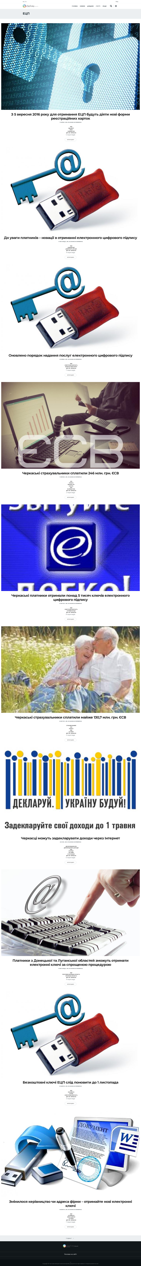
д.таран (71, 731)
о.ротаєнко (71, 854)
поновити (71, 1092)
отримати (71, 1215)
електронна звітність (71, 365)
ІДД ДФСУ (71, 128)
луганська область (71, 976)
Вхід (117, 1)
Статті (98, 6)
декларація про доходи (71, 848)
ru (25, 1)
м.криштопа (71, 489)
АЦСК (71, 129)
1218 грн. (71, 486)
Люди (104, 6)
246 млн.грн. (71, 484)
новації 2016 (71, 131)
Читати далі (70, 139)
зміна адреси (71, 1217)
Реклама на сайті (70, 1254)
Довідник (90, 6)
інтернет (71, 851)
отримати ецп (71, 611)
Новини (82, 6)
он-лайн (71, 852)
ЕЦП (71, 126)
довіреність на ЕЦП (71, 249)
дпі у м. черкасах (71, 133)
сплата (71, 483)
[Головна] (30, 6)
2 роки (71, 1093)
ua (23, 1)
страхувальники (71, 725)
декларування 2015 (71, 846)
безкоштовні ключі (71, 366)
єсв (71, 481)
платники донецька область (71, 974)
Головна (75, 6)
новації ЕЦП (71, 247)
